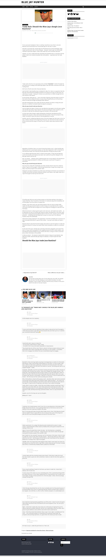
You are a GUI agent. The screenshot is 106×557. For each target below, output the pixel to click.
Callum (29, 312)
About (27, 6)
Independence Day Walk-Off (29, 272)
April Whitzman (31, 355)
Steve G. (29, 481)
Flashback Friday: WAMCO (72, 21)
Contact (36, 6)
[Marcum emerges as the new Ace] (43, 292)
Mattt (29, 463)
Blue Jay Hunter (33, 2)
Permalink (30, 315)
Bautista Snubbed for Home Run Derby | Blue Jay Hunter (39, 530)
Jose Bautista (35, 30)
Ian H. (29, 419)
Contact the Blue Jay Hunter (26, 543)
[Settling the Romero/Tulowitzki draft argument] (29, 292)
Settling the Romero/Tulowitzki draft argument (27, 301)
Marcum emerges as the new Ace (43, 300)
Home (23, 6)
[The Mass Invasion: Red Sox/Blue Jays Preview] (58, 292)
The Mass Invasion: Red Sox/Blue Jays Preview (58, 300)
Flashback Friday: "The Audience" (73, 25)
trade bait (39, 30)
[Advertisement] (43, 71)
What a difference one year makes (56, 272)
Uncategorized (25, 24)
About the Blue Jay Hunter (26, 542)
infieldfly (30, 400)
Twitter (31, 6)
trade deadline (43, 30)
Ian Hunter (30, 30)
